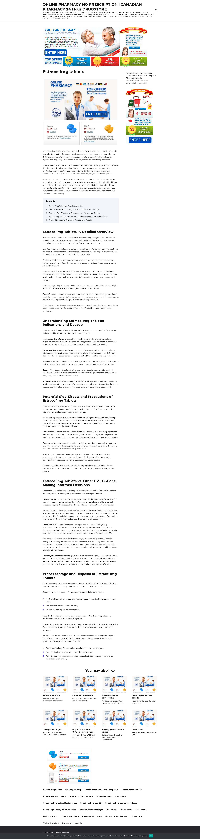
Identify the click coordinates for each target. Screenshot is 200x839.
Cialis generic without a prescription (141, 76)
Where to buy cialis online (137, 81)
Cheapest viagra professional (110, 696)
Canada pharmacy (73, 790)
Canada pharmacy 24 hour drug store (101, 790)
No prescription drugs (92, 816)
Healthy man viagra (70, 816)
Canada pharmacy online (54, 796)
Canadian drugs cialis (82, 695)
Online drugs (137, 816)
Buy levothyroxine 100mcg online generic (83, 730)
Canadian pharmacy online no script (59, 810)
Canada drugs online (52, 790)
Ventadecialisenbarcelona (137, 83)
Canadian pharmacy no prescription (121, 803)
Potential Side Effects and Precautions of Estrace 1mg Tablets (74, 213)
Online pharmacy (51, 816)
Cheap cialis (137, 729)
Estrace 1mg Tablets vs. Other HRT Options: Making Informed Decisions (78, 217)
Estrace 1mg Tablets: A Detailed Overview (66, 206)
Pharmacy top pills (134, 78)
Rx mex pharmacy (51, 695)
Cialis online (141, 810)
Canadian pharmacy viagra (91, 810)
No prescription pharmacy (116, 816)
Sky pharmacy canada (72, 823)
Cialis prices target (52, 729)
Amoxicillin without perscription (139, 73)
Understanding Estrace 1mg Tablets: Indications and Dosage (74, 210)
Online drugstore (51, 823)
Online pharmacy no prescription (111, 796)
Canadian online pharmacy (81, 796)
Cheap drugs (112, 810)
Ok (151, 836)
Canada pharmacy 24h (131, 790)
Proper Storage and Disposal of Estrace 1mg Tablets (70, 220)
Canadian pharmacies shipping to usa (60, 803)
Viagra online (126, 810)
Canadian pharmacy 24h (91, 803)
